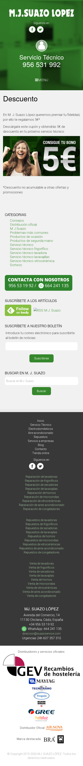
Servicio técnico (21, 245)
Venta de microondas (41, 583)
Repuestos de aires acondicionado (41, 548)
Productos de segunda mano (31, 241)
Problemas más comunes (29, 233)
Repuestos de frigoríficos (42, 524)
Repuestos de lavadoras (41, 520)
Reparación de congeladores (41, 509)
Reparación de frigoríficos (41, 480)
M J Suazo (18, 229)
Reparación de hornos (41, 492)
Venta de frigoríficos (41, 567)
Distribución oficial (23, 224)
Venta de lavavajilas (41, 575)
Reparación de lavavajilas (41, 488)
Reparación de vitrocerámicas (41, 501)
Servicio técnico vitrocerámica (32, 261)
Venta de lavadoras (41, 563)
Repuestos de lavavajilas (41, 532)
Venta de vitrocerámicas (41, 587)
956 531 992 (42, 64)
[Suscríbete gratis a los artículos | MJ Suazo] (18, 310)
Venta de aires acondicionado (41, 591)
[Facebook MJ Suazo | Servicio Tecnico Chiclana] (32, 29)
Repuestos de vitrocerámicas (41, 544)
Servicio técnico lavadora (28, 253)
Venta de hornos (41, 579)
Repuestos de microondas (41, 540)
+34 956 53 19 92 (41, 624)
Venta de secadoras (41, 571)
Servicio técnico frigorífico (29, 249)
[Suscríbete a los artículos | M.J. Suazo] (47, 310)
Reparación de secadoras (41, 484)
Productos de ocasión (26, 237)
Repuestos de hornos (41, 536)
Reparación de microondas (41, 496)
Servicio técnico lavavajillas (30, 257)
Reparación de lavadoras (41, 476)
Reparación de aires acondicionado (41, 505)
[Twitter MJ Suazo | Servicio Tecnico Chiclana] (40, 29)
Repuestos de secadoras (41, 528)
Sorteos (16, 265)
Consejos (17, 220)
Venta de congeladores (41, 595)
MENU (43, 80)
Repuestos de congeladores (41, 552)
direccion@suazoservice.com (41, 633)
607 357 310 (52, 638)
